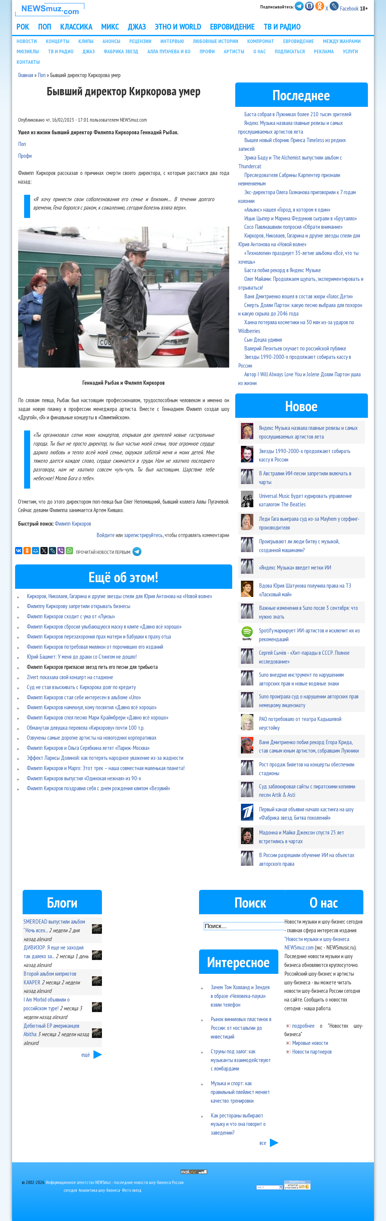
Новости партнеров (312, 1051)
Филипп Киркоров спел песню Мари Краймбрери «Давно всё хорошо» (97, 717)
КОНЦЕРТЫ (57, 41)
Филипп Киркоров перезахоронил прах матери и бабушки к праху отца (99, 636)
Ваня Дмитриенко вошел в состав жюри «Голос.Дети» (298, 296)
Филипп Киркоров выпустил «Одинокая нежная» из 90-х (84, 778)
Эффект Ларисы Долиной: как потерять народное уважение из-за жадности (105, 757)
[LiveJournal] (52, 550)
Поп (42, 75)
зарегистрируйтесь (143, 535)
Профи (25, 155)
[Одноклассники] (27, 550)
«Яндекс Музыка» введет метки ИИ (295, 567)
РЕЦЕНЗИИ (140, 41)
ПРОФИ (207, 51)
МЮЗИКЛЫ (28, 51)
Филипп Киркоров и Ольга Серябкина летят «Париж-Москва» (88, 747)
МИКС (110, 26)
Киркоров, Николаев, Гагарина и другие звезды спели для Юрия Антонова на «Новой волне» (119, 596)
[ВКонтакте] (18, 550)
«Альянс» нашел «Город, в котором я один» (287, 209)
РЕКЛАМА (324, 51)
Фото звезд (131, 1190)
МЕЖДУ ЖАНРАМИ (342, 41)
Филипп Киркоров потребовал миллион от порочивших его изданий (95, 646)
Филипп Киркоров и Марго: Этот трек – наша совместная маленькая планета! (106, 768)
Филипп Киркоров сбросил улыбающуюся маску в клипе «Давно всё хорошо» (104, 626)
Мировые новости (310, 1042)
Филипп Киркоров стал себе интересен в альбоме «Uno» (84, 697)
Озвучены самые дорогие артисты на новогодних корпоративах (92, 737)
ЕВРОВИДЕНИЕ (232, 26)
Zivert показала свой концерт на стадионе (70, 677)
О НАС (259, 51)
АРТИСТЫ (234, 51)
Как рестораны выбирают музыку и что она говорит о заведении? (238, 1123)
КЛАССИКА (76, 26)
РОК (23, 26)
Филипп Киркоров (73, 523)
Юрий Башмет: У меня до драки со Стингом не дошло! (82, 656)
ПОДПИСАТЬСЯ (290, 51)
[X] (44, 550)
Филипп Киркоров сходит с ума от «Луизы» (71, 616)
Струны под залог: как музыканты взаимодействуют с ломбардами (241, 1059)
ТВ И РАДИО (282, 26)
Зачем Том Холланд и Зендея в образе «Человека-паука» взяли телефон (240, 995)
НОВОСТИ (27, 41)
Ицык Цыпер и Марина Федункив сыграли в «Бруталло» (300, 218)
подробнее (303, 1025)
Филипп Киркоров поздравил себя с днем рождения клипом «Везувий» (98, 788)
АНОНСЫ (111, 41)
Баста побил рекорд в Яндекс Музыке (282, 270)
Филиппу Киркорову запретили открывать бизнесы (78, 606)
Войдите (105, 535)
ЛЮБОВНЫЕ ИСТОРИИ (215, 41)
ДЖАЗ (137, 26)
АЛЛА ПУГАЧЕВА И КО (169, 51)
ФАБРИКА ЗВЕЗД (121, 51)
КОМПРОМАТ (260, 41)
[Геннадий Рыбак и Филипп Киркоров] (123, 298)
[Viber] (61, 550)
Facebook (349, 8)
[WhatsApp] (69, 550)
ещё (85, 1054)
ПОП (44, 26)
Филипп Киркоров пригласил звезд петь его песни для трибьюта (92, 666)
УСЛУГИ (350, 51)
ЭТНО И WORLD (178, 26)
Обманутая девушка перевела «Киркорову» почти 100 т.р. (85, 727)
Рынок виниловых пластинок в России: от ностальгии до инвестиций (241, 1027)
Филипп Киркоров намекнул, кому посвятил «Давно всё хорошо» (92, 707)
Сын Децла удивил (263, 339)
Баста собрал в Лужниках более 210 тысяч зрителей (297, 114)
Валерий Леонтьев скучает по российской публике (295, 348)
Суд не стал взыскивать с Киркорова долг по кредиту (81, 687)
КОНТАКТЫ (28, 61)
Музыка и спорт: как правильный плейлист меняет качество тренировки (240, 1091)
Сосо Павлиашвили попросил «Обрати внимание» (293, 226)
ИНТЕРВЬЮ (172, 41)
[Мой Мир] (35, 550)
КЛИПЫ (85, 41)
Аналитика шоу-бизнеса (99, 1190)
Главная (25, 75)
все (263, 1142)
